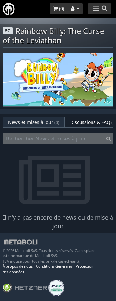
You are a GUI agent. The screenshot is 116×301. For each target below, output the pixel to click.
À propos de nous (18, 266)
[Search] (108, 138)
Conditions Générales (54, 266)
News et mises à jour (33, 122)
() (61, 8)
